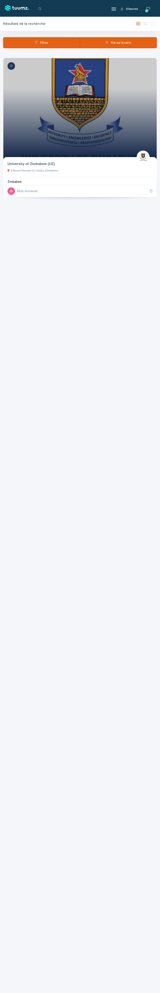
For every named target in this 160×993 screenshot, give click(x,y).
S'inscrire (132, 8)
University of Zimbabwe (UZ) (31, 164)
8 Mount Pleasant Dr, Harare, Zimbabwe (34, 170)
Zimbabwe (15, 181)
